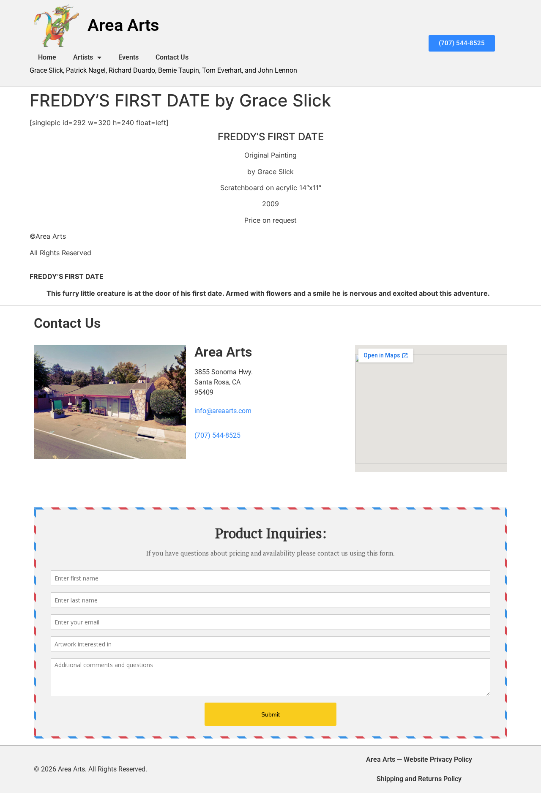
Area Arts (123, 25)
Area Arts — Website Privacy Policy (419, 759)
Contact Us (172, 57)
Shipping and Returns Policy (419, 779)
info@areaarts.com (222, 411)
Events (128, 57)
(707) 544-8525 (217, 435)
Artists (83, 57)
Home (47, 57)
